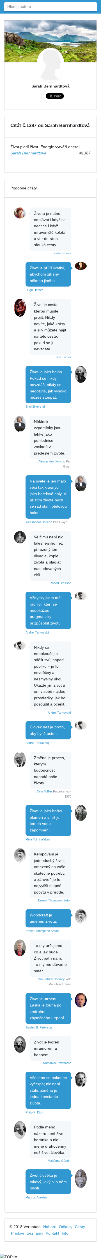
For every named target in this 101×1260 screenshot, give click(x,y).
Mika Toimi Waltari (38, 839)
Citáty (80, 1226)
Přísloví (17, 1233)
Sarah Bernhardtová (50, 86)
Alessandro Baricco (51, 461)
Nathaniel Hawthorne (57, 1063)
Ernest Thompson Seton (54, 900)
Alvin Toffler (44, 791)
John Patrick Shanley (50, 979)
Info (65, 1233)
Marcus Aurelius (36, 1197)
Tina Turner (63, 357)
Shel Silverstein (36, 406)
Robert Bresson (60, 583)
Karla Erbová (62, 253)
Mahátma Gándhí (59, 1160)
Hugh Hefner (34, 290)
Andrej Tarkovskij (37, 632)
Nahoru (49, 1226)
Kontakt (52, 1233)
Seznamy (35, 1233)
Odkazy (65, 1226)
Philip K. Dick (34, 1112)
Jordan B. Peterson (39, 1027)
